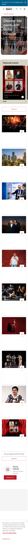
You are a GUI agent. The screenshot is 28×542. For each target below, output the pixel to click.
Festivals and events (9, 14)
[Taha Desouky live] (13, 321)
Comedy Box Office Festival (11, 401)
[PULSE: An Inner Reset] (13, 157)
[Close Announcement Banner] (24, 2)
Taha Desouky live (8, 334)
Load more (13, 451)
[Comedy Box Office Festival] (13, 388)
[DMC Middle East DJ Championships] (13, 288)
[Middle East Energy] (13, 190)
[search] (15, 9)
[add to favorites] (21, 132)
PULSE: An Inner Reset (10, 170)
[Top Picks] (19, 9)
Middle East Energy (9, 202)
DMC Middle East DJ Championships (13, 301)
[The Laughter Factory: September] (13, 421)
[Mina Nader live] (13, 255)
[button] (6, 539)
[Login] (23, 9)
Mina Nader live (8, 268)
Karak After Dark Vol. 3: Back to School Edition (12, 367)
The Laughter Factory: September (12, 434)
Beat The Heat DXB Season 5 (11, 137)
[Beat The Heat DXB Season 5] (13, 124)
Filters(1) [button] (13, 110)
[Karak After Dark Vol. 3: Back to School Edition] (13, 354)
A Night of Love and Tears (10, 235)
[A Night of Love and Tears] (13, 222)
